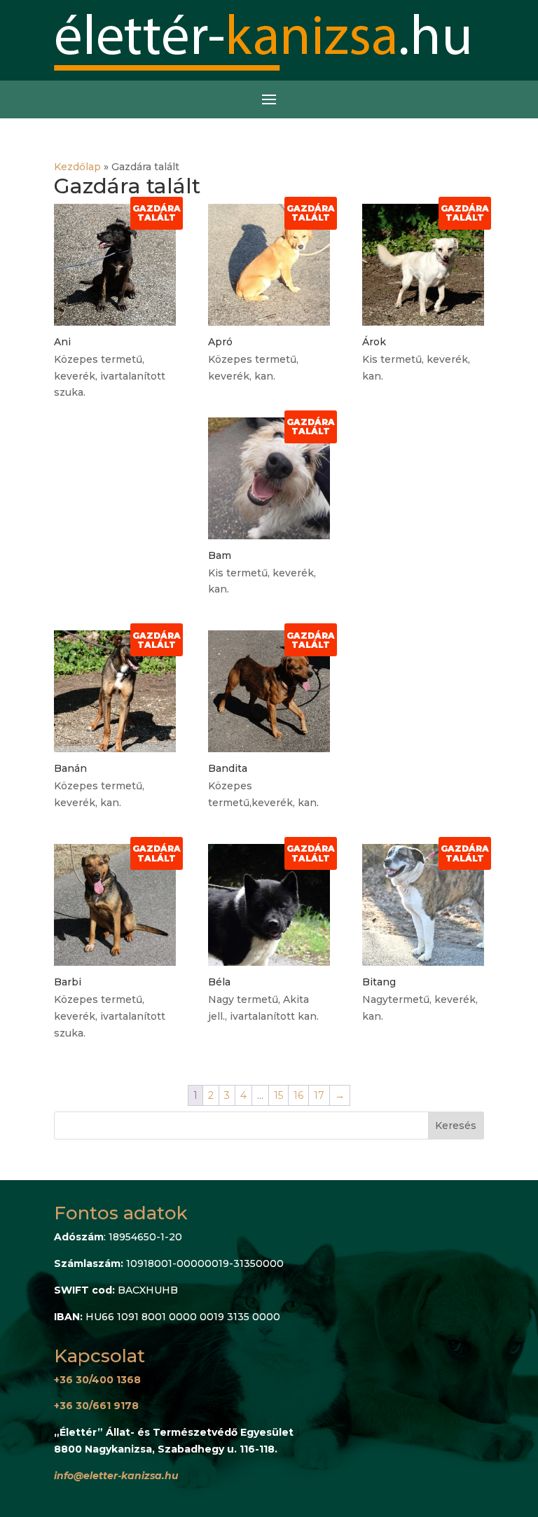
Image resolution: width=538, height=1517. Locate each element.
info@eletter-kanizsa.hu (116, 1475)
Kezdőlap (77, 166)
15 (278, 1095)
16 (298, 1095)
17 (319, 1095)
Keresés (455, 1125)
